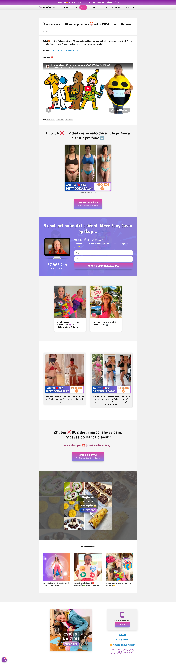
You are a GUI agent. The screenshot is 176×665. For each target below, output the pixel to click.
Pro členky (116, 7)
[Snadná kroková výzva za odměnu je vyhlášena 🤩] (119, 567)
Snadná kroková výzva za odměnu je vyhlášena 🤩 (118, 584)
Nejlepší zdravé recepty (124, 645)
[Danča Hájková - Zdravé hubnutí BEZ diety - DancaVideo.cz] (47, 7)
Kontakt (104, 7)
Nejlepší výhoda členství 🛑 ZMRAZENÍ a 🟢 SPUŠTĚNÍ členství (86, 584)
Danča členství (50, 119)
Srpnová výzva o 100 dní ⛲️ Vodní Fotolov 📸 (105, 323)
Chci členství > (129, 7)
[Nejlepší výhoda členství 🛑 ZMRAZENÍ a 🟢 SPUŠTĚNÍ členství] (88, 567)
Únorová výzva (69, 119)
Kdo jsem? (93, 7)
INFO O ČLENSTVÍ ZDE (111, 2)
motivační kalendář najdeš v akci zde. (65, 50)
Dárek (74, 7)
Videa (83, 7)
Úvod (66, 7)
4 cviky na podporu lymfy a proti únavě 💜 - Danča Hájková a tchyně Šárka (68, 324)
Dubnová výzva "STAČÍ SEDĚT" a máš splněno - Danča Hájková (56, 584)
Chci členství (122, 639)
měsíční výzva (60, 119)
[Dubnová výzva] (56, 567)
